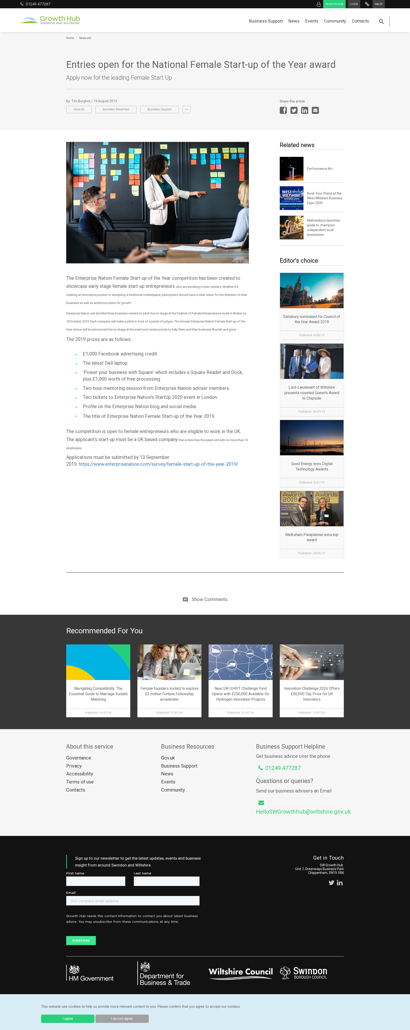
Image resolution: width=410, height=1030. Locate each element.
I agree (67, 1018)
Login (354, 4)
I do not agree (122, 1018)
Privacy (74, 766)
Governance (78, 758)
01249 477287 (38, 4)
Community (335, 21)
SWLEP (378, 4)
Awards (79, 109)
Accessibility (79, 774)
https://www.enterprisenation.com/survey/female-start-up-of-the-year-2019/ (158, 464)
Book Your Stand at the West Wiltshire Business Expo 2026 (324, 198)
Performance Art (320, 169)
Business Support (266, 21)
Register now (334, 4)
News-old (85, 38)
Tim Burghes (81, 101)
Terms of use (80, 782)
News (294, 21)
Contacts (360, 21)
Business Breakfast (116, 109)
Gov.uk (168, 758)
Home (70, 38)
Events (311, 21)
